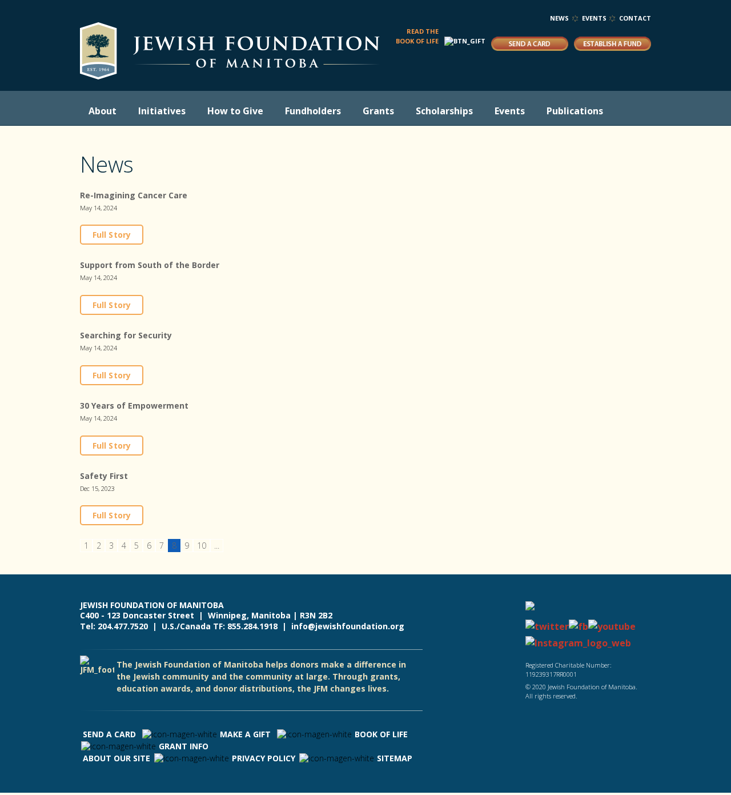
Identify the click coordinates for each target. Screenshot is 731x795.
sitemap (394, 758)
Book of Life (381, 734)
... (216, 545)
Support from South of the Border (149, 264)
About (103, 111)
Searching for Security (126, 335)
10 (201, 545)
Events (594, 18)
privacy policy (263, 758)
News (559, 18)
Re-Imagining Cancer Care (133, 195)
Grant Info (183, 746)
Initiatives (162, 111)
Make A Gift (245, 734)
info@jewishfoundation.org (347, 626)
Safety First (104, 475)
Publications (575, 111)
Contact (635, 18)
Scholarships (444, 111)
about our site (116, 758)
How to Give (235, 111)
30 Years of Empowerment (134, 405)
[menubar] (351, 111)
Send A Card (109, 734)
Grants (378, 111)
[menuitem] (105, 111)
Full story (112, 234)
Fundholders (313, 111)
